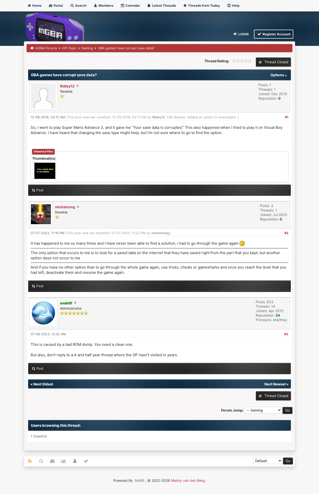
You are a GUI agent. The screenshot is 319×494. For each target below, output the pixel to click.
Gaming (87, 48)
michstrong (65, 207)
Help (235, 5)
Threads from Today (203, 5)
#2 (286, 233)
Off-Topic (69, 48)
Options (277, 75)
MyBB (139, 480)
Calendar (132, 5)
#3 (286, 334)
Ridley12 (67, 86)
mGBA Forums (46, 48)
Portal (58, 5)
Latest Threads (163, 5)
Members (105, 5)
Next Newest (275, 384)
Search (80, 5)
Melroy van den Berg (188, 480)
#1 (286, 117)
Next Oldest (43, 384)
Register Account (276, 34)
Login (243, 34)
